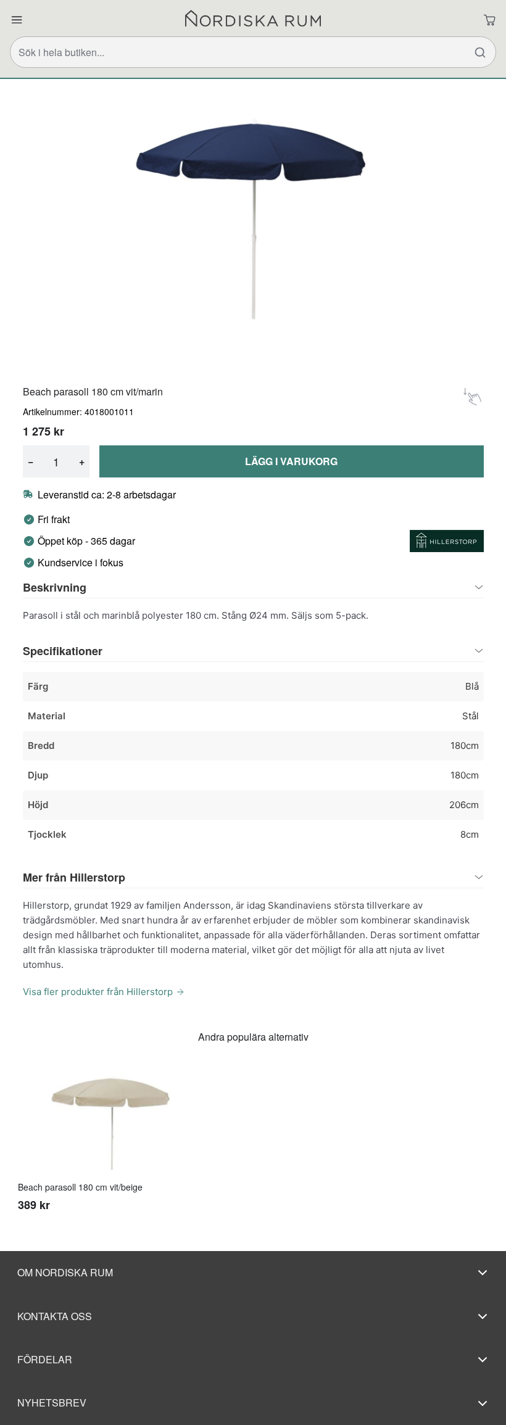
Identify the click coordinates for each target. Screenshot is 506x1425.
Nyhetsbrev (51, 1402)
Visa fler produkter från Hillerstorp (98, 992)
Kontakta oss (54, 1316)
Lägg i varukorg (291, 461)
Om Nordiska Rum (65, 1272)
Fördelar (44, 1359)
